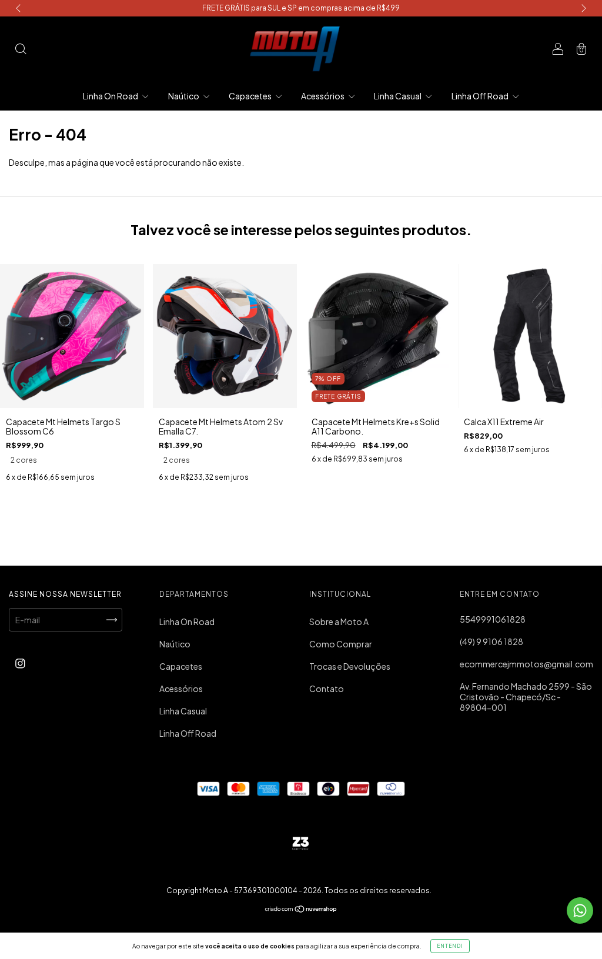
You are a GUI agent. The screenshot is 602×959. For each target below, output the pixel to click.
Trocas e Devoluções (349, 666)
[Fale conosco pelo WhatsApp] (580, 910)
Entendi (450, 946)
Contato (326, 688)
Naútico (184, 96)
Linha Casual (398, 96)
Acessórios (323, 96)
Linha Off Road (481, 96)
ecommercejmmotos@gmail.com (526, 664)
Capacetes (251, 96)
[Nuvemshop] (301, 909)
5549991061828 (493, 619)
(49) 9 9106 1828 (491, 641)
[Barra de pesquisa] (20, 49)
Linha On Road (111, 96)
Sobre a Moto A (339, 621)
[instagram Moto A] (20, 662)
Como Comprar (340, 644)
